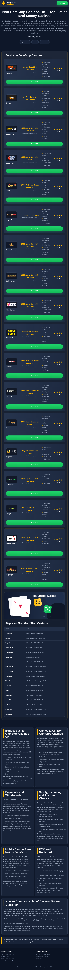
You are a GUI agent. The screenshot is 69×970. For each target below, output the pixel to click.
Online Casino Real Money (7, 958)
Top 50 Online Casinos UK (7, 954)
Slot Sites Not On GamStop (42, 956)
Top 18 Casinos (25, 42)
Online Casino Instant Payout (8, 961)
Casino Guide (44, 42)
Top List (35, 42)
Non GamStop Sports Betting (43, 954)
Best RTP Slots (5, 956)
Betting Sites (39, 958)
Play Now (62, 3)
